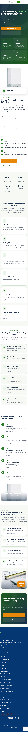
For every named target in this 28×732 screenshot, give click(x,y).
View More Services (8, 166)
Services (7, 8)
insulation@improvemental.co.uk (8, 652)
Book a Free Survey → (11, 28)
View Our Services (11, 33)
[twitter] (7, 714)
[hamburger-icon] (18, 2)
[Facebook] (3, 714)
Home (2, 8)
